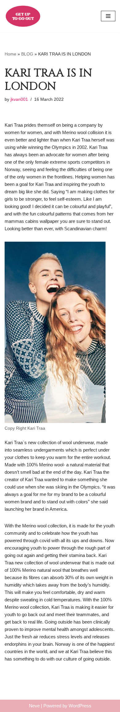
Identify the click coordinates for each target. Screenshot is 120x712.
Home (10, 53)
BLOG (27, 53)
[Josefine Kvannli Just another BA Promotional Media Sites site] (23, 16)
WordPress (80, 705)
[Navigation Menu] (108, 16)
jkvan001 (19, 99)
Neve (34, 705)
